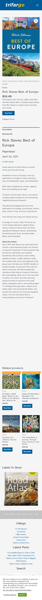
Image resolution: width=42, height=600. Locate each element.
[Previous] (8, 488)
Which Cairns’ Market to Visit (21, 564)
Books (21, 81)
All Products (12, 81)
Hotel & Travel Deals (21, 537)
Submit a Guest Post (21, 543)
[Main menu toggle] (37, 5)
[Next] (33, 488)
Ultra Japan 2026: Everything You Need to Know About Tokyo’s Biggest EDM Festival (21, 558)
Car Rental (21, 532)
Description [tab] (7, 129)
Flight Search (21, 534)
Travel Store (21, 540)
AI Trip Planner (21, 529)
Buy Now (8, 113)
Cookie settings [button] (10, 595)
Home (4, 81)
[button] (36, 21)
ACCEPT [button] (22, 595)
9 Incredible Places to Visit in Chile (21, 553)
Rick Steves (9, 162)
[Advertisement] (21, 337)
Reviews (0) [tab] (7, 134)
